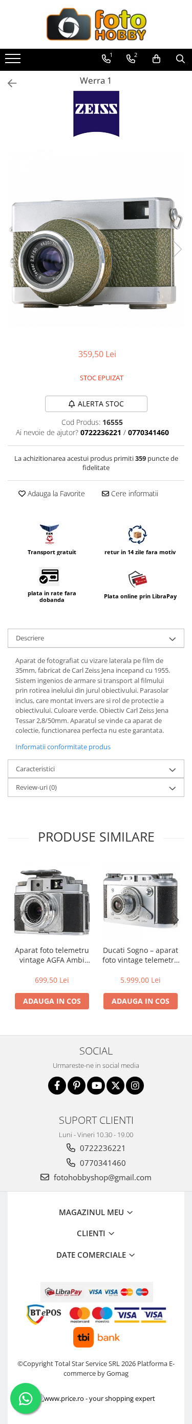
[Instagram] (135, 1086)
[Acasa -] (96, 24)
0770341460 (102, 1163)
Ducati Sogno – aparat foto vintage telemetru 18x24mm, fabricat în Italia (140, 955)
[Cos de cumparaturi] (156, 59)
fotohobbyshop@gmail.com (102, 1177)
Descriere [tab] (30, 637)
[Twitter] (115, 1086)
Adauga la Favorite (55, 493)
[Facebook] (57, 1086)
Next (176, 249)
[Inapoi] (7, 83)
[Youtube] (96, 1086)
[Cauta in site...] (180, 59)
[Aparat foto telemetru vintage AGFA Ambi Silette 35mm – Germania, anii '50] (52, 901)
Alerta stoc (101, 403)
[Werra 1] (96, 238)
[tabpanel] (96, 238)
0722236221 (102, 1148)
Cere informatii (133, 493)
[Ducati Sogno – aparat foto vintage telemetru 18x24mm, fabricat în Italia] (140, 901)
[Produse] (14, 61)
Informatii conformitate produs (63, 746)
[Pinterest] (77, 1086)
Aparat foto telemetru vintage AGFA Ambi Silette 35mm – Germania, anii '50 (52, 955)
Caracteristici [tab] (35, 768)
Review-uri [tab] (36, 787)
